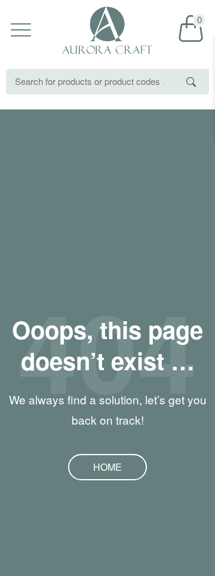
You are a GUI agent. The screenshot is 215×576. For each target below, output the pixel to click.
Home (107, 467)
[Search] (191, 82)
